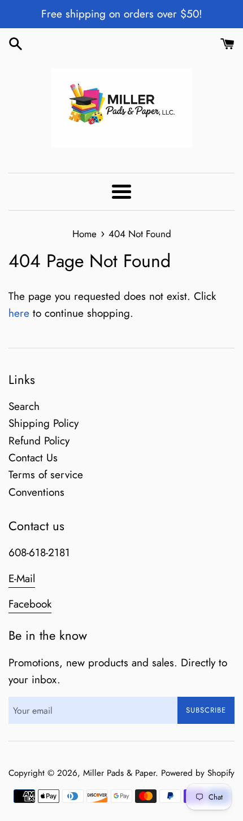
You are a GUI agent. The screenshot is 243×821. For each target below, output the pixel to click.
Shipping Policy (43, 423)
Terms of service (45, 474)
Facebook (29, 604)
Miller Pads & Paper (119, 773)
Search (24, 406)
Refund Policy (39, 440)
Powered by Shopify (198, 773)
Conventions (36, 492)
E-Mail (21, 578)
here (18, 313)
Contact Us (33, 457)
